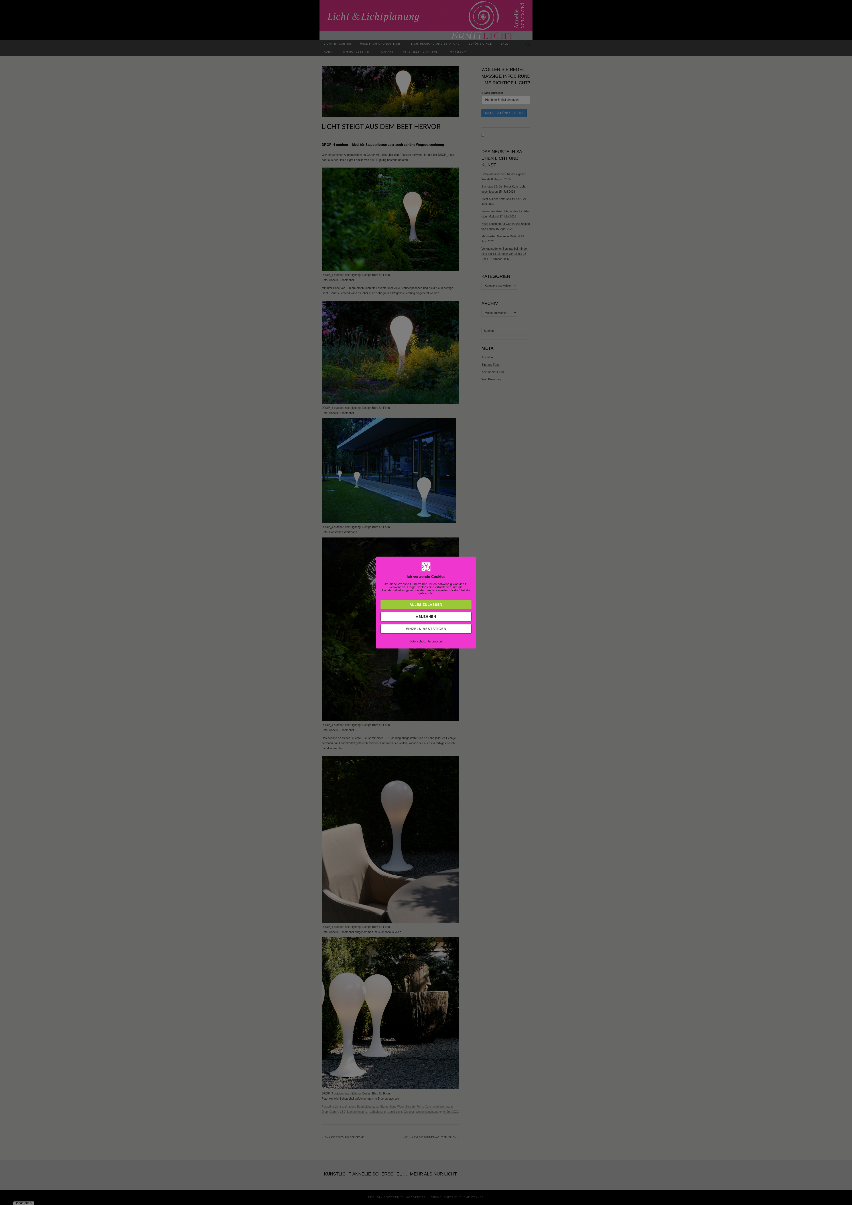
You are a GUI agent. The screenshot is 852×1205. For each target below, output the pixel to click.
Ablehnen (426, 616)
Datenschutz (418, 641)
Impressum (435, 641)
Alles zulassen (426, 604)
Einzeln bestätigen (426, 629)
